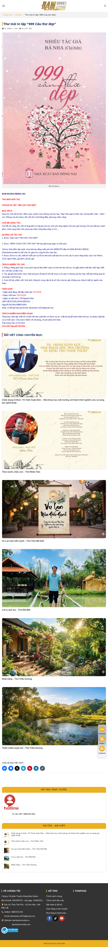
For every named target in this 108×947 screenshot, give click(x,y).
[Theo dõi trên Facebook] (49, 918)
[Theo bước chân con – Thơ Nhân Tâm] (54, 440)
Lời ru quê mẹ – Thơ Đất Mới (16, 610)
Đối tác (18, 15)
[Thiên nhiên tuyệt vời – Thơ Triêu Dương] (54, 716)
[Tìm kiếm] (105, 5)
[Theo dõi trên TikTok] (55, 918)
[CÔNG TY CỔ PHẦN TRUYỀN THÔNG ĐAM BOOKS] (54, 6)
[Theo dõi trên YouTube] (62, 918)
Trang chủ (7, 15)
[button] (3, 6)
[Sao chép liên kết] (42, 768)
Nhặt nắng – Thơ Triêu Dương (17, 679)
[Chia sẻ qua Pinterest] (29, 768)
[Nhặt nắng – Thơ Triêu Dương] (54, 647)
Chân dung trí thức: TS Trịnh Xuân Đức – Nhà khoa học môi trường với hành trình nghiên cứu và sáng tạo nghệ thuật (55, 834)
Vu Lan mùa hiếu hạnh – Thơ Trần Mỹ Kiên (23, 541)
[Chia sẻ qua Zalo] (10, 768)
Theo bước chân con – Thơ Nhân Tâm (21, 472)
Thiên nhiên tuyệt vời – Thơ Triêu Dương (22, 748)
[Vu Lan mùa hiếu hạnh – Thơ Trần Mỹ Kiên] (54, 509)
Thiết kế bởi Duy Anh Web (54, 943)
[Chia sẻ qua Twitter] (17, 768)
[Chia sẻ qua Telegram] (23, 768)
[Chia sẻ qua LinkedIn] (36, 768)
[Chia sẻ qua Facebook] (4, 768)
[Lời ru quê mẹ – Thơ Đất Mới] (54, 578)
